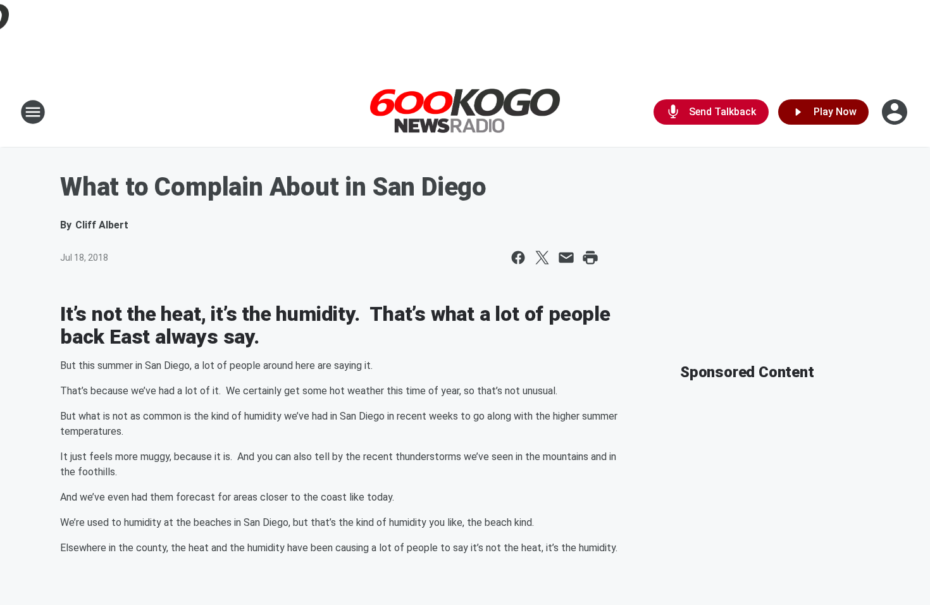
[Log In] (896, 112)
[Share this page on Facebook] (518, 257)
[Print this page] (590, 257)
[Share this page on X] (542, 257)
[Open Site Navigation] (33, 112)
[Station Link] (465, 112)
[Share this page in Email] (566, 257)
